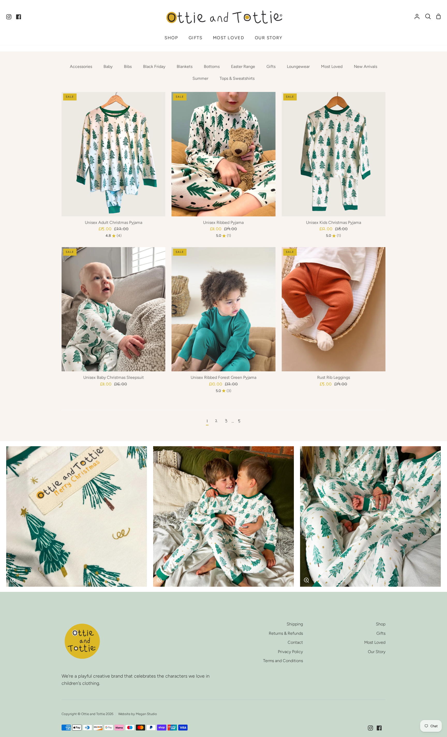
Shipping (295, 624)
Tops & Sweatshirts (237, 78)
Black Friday (154, 66)
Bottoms (212, 66)
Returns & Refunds (286, 633)
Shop (380, 624)
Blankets (184, 66)
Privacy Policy (290, 651)
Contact (295, 642)
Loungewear (298, 66)
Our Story (376, 651)
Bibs (128, 66)
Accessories (81, 66)
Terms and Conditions (283, 660)
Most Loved (331, 66)
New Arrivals (365, 66)
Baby (108, 66)
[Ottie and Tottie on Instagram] (370, 728)
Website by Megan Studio (137, 714)
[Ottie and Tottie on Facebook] (379, 728)
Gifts (270, 66)
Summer (200, 78)
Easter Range (243, 66)
